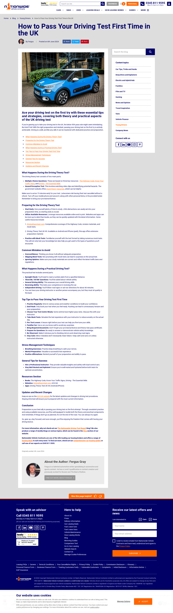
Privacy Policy (124, 546)
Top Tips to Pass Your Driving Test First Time (43, 151)
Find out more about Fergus (59, 478)
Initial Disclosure (120, 567)
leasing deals (27, 441)
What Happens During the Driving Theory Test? (44, 137)
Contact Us (68, 552)
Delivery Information (72, 521)
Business (112, 4)
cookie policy (94, 607)
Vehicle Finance (122, 119)
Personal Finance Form (25, 567)
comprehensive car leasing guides (87, 441)
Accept (145, 601)
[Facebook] (118, 144)
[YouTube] (129, 144)
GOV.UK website (43, 396)
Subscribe (133, 553)
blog (85, 431)
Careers (33, 564)
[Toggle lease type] (122, 4)
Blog (66, 538)
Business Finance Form (46, 567)
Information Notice (136, 567)
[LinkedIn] (123, 144)
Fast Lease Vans (70, 529)
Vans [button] (68, 10)
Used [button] (78, 10)
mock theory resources (55, 189)
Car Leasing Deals (71, 524)
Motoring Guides (70, 541)
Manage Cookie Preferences (75, 554)
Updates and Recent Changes (37, 166)
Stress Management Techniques (38, 155)
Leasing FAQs (21, 564)
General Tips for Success (35, 159)
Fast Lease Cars (70, 527)
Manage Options (123, 601)
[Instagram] (134, 144)
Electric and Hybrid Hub (125, 80)
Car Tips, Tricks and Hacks (126, 69)
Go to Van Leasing (71, 546)
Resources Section (33, 162)
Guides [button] (132, 10)
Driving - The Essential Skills (49, 184)
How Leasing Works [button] (114, 10)
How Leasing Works (72, 535)
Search (103, 4)
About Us (68, 516)
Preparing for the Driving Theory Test (40, 140)
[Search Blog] (150, 52)
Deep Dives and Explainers (126, 75)
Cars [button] (58, 10)
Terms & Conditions (46, 564)
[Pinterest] (139, 144)
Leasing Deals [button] (93, 10)
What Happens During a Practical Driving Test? (44, 148)
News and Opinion (123, 103)
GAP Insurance (22, 570)
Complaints (106, 567)
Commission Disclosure (115, 564)
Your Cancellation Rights (66, 564)
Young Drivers (121, 125)
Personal (132, 4)
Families (119, 86)
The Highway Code (87, 181)
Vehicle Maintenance (72, 532)
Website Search (70, 549)
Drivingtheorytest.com (35, 224)
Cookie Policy (98, 564)
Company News (122, 130)
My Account (169, 4)
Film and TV (120, 91)
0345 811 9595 (142, 4)
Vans (118, 114)
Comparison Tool (71, 543)
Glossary (130, 564)
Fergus (31, 42)
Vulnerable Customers (90, 567)
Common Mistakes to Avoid (36, 144)
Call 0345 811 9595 (29, 515)
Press (66, 518)
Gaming (119, 97)
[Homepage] (17, 6)
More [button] (143, 10)
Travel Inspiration (123, 108)
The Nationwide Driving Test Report (71, 428)
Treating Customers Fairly (68, 567)
